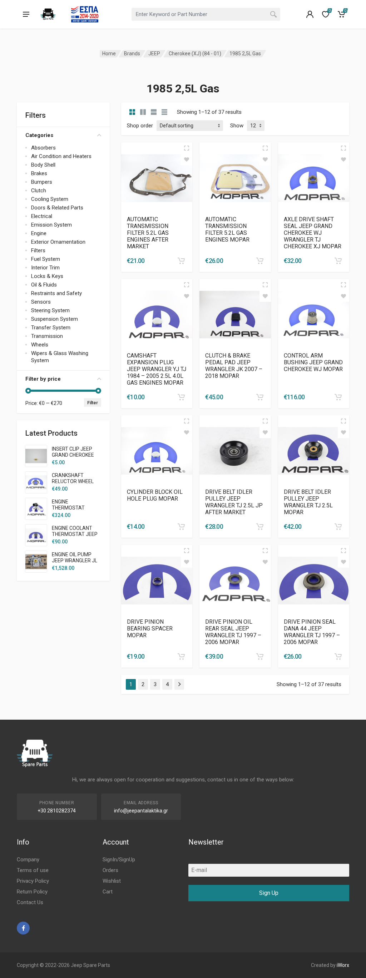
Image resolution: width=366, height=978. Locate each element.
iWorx (343, 965)
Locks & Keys (47, 276)
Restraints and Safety (56, 293)
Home (109, 53)
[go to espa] (84, 14)
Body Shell (43, 165)
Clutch (38, 190)
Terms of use (33, 870)
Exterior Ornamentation (58, 242)
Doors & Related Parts (57, 207)
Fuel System (45, 259)
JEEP (154, 53)
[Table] (164, 112)
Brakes (39, 173)
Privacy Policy (33, 881)
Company (28, 859)
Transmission (47, 336)
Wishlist (112, 881)
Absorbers (43, 148)
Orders (110, 870)
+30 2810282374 (57, 811)
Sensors (41, 302)
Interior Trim (45, 267)
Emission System (51, 225)
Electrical (41, 216)
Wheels (39, 344)
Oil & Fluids (44, 285)
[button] (181, 260)
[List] (153, 112)
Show (236, 125)
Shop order (140, 125)
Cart (108, 891)
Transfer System (50, 327)
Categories (39, 135)
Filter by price (43, 379)
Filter (92, 402)
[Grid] (132, 112)
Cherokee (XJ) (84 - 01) (195, 53)
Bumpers (41, 182)
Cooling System (49, 199)
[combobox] (206, 14)
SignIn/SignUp (119, 859)
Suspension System (54, 319)
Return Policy (32, 891)
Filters (38, 250)
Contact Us (30, 902)
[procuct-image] (156, 177)
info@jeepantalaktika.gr (141, 811)
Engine (38, 233)
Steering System (50, 310)
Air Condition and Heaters (61, 156)
